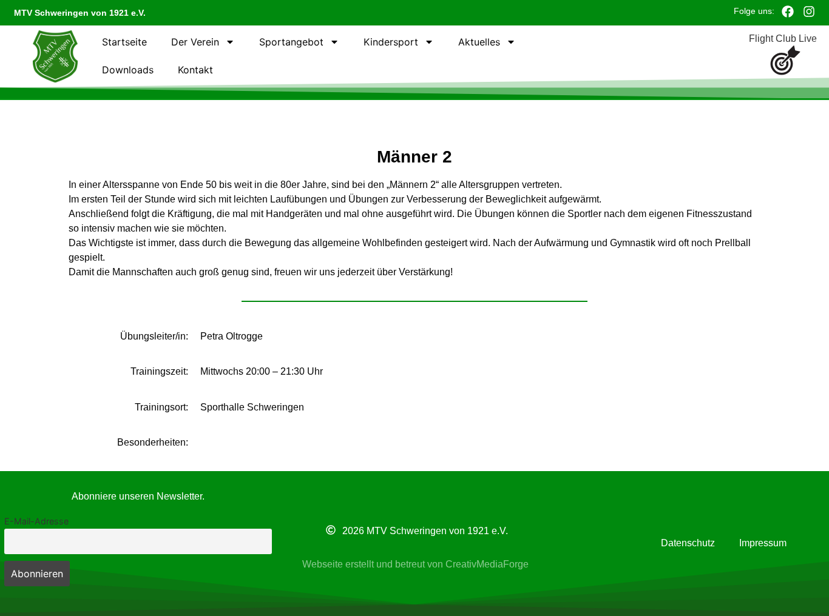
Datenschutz (688, 543)
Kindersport (391, 42)
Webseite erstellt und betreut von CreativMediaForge (415, 564)
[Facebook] (787, 11)
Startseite (124, 42)
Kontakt (195, 70)
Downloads (128, 70)
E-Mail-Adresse (36, 521)
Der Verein (195, 42)
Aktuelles (479, 42)
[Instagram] (809, 11)
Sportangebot (291, 42)
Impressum (763, 543)
